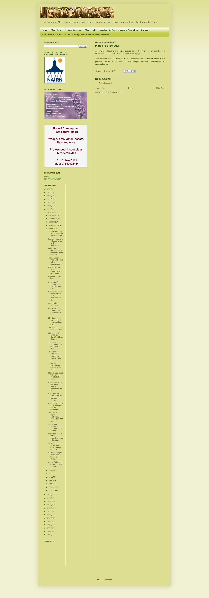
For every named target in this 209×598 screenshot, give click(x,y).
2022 (49, 199)
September (53, 225)
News (44, 30)
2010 (49, 518)
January (52, 491)
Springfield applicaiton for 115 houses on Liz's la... (55, 427)
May (50, 477)
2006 (49, 531)
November (53, 219)
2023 (49, 196)
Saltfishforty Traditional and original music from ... (55, 366)
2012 (49, 511)
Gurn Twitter (57, 30)
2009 (49, 521)
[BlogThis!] (126, 71)
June (51, 474)
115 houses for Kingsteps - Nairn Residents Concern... (55, 336)
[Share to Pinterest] (135, 71)
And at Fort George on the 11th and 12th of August (55, 464)
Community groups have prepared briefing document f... (55, 406)
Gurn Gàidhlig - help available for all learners (87, 34)
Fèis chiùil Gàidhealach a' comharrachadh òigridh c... (55, 251)
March (51, 484)
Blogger (109, 580)
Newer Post (100, 88)
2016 (49, 498)
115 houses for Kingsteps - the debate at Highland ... (55, 345)
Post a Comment (105, 83)
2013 (49, 508)
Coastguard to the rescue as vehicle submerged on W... (55, 386)
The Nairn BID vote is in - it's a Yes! (55, 329)
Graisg (106, 71)
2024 (49, 192)
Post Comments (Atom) (115, 92)
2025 (49, 189)
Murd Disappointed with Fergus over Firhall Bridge (55, 376)
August (51, 229)
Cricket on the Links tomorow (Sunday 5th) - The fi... (55, 397)
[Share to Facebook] (132, 71)
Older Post (160, 88)
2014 (49, 505)
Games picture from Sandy (54, 304)
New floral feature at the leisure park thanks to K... (55, 312)
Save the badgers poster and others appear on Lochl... (55, 446)
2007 (49, 528)
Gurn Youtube (74, 30)
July (50, 471)
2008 (49, 525)
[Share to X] (129, 71)
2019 (49, 209)
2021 (49, 202)
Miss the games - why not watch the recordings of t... (55, 321)
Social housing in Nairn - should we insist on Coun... (55, 456)
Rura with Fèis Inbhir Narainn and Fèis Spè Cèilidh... (55, 285)
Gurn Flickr (90, 30)
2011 (49, 515)
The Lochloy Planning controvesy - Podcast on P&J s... (55, 417)
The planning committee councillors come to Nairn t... (54, 356)
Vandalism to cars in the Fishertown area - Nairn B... (55, 437)
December (53, 215)
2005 (49, 535)
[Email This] (124, 71)
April (51, 481)
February (52, 487)
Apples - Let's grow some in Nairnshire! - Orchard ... (125, 30)
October (52, 222)
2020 (49, 206)
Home (130, 88)
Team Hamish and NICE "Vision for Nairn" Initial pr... (55, 234)
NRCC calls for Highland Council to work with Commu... (55, 270)
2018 (49, 212)
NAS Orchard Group (51, 34)
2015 (49, 501)
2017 (49, 495)
